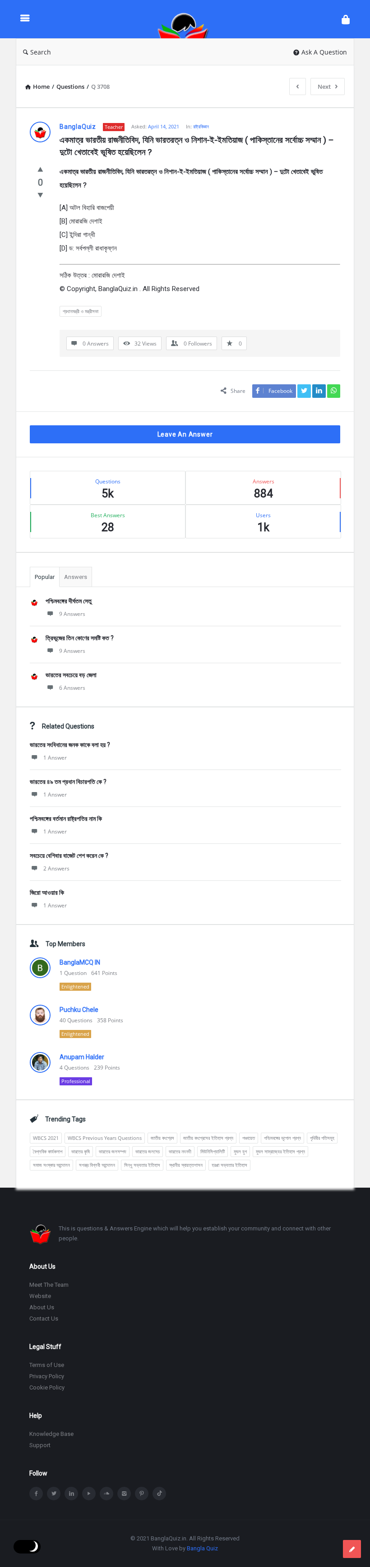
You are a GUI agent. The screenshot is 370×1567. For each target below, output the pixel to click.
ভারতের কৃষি (80, 1151)
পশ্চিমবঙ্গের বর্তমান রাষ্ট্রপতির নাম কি (66, 818)
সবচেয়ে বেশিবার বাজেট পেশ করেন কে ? (69, 855)
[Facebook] (36, 1493)
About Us (41, 1307)
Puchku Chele (79, 1009)
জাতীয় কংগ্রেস (162, 1137)
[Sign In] (346, 19)
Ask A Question (324, 52)
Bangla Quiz (202, 1548)
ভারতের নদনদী (180, 1151)
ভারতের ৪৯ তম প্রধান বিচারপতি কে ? (68, 781)
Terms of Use (46, 1365)
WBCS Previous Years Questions (105, 1137)
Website (40, 1296)
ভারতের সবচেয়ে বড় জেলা (71, 675)
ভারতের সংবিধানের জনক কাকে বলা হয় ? (70, 744)
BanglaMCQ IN (80, 962)
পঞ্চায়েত (248, 1137)
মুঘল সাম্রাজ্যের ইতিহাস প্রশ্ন (280, 1151)
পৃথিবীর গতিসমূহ (322, 1137)
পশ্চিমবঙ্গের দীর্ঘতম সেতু (69, 601)
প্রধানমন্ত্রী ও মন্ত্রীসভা (80, 311)
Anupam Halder (82, 1057)
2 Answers (56, 868)
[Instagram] (124, 1493)
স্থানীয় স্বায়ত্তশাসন (186, 1165)
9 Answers (72, 614)
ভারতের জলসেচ (147, 1151)
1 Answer (55, 757)
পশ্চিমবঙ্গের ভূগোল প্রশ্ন (282, 1137)
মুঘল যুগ (240, 1151)
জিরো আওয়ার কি (47, 892)
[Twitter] (53, 1493)
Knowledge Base (51, 1433)
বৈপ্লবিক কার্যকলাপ (47, 1151)
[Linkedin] (71, 1493)
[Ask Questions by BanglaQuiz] (188, 19)
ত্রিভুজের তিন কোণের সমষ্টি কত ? (80, 638)
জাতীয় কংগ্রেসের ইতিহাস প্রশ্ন (208, 1137)
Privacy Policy (46, 1376)
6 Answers (72, 688)
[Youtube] (89, 1493)
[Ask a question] (352, 1549)
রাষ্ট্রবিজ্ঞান (201, 126)
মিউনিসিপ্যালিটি (212, 1151)
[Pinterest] (141, 1493)
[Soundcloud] (106, 1493)
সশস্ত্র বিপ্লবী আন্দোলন (97, 1165)
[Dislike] (40, 195)
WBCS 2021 (46, 1137)
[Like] (40, 169)
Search (40, 52)
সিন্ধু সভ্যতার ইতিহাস (142, 1165)
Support (40, 1445)
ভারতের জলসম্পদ (112, 1151)
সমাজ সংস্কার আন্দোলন (51, 1165)
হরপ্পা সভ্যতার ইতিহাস (229, 1165)
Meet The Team (49, 1284)
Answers (75, 577)
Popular (45, 577)
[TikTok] (159, 1493)
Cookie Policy (47, 1387)
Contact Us (43, 1318)
